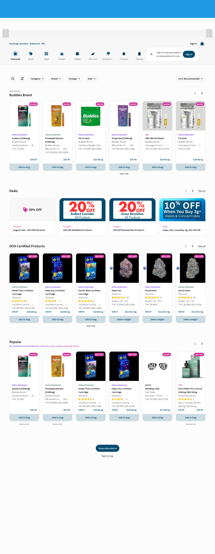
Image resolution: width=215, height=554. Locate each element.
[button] (5, 33)
